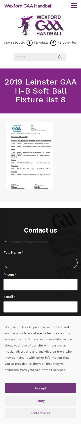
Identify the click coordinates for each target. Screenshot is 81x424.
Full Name (13, 252)
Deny (40, 401)
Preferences (41, 413)
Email (9, 296)
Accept (41, 388)
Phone (9, 274)
